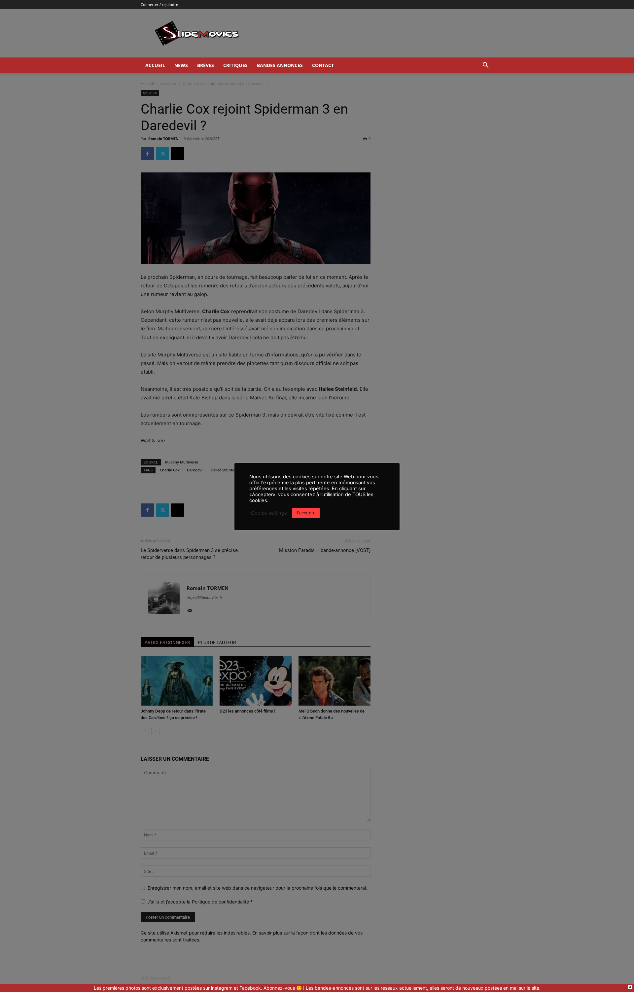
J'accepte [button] (306, 512)
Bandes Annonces (280, 65)
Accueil (155, 65)
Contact (323, 65)
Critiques (235, 65)
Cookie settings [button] (269, 513)
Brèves (205, 65)
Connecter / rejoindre (159, 4)
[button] (485, 66)
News (181, 65)
